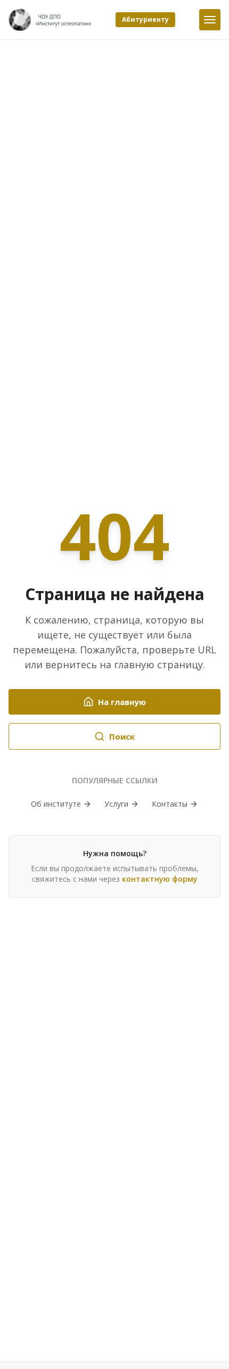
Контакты (169, 804)
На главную (122, 701)
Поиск (122, 736)
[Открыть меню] (209, 19)
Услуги (116, 804)
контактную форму (160, 879)
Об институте (56, 804)
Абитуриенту (145, 19)
